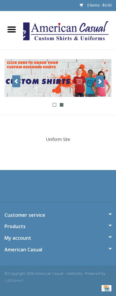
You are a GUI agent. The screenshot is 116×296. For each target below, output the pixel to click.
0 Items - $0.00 (99, 5)
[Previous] (16, 81)
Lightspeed (13, 280)
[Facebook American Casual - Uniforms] (47, 188)
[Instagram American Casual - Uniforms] (68, 188)
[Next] (100, 81)
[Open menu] (11, 29)
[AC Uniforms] (58, 78)
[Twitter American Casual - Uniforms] (58, 188)
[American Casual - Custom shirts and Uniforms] (69, 30)
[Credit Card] (105, 287)
